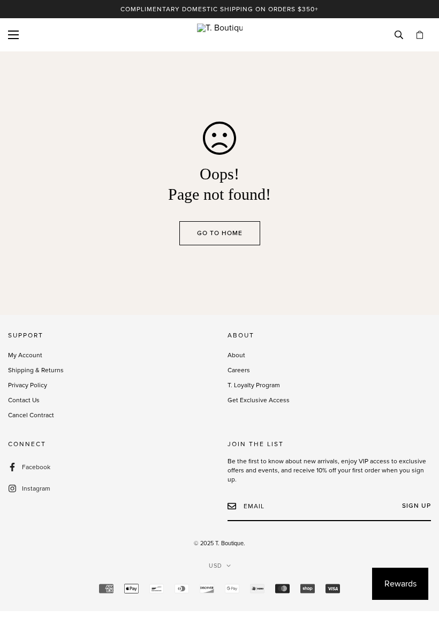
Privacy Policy (27, 385)
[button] (419, 35)
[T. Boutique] (220, 34)
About (236, 355)
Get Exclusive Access (259, 400)
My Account (25, 355)
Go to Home (220, 233)
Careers (239, 370)
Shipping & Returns (36, 370)
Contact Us (24, 400)
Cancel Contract (31, 415)
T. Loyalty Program (254, 385)
